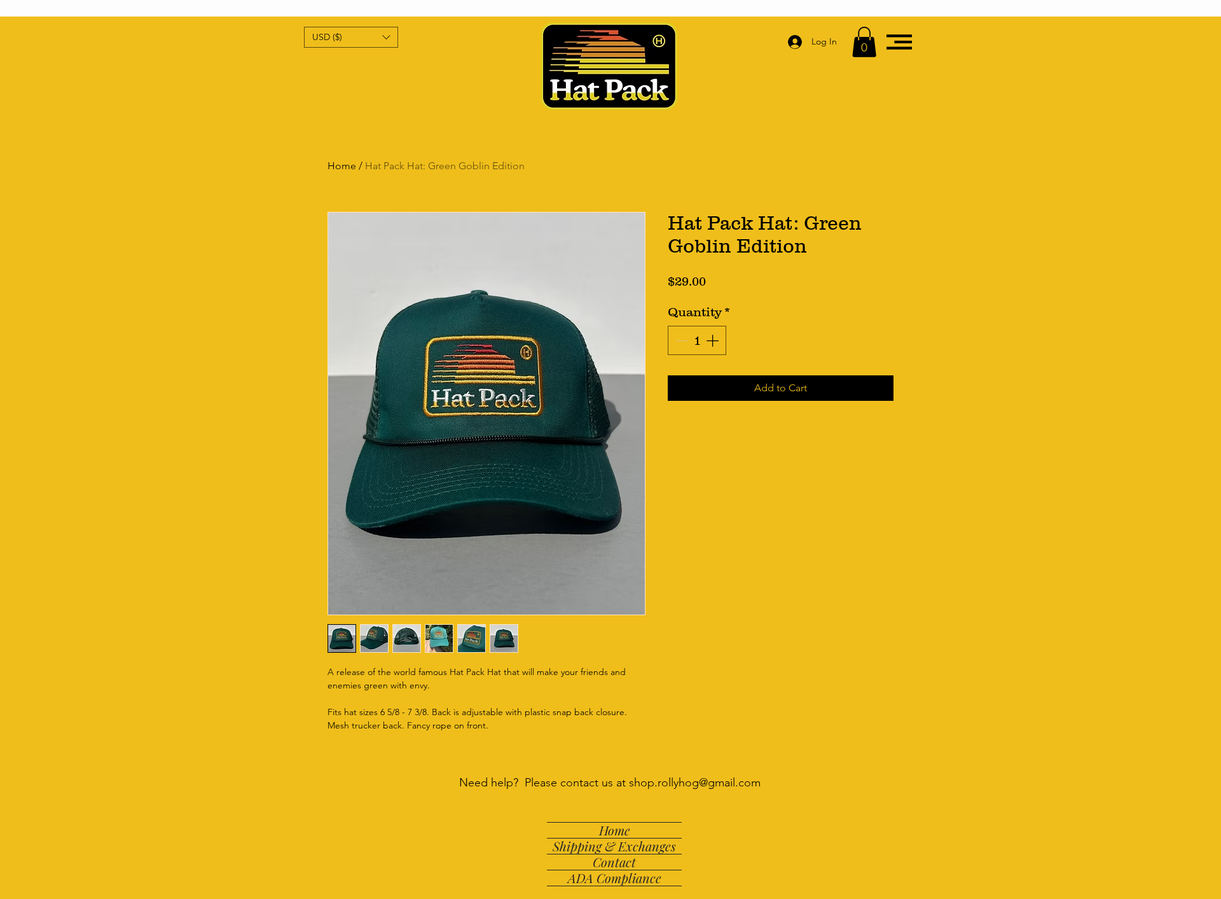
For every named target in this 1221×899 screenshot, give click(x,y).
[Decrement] (680, 340)
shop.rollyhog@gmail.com (695, 783)
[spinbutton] (697, 340)
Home (342, 166)
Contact (614, 862)
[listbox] (351, 37)
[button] (351, 37)
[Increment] (713, 340)
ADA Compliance (614, 878)
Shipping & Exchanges (614, 846)
